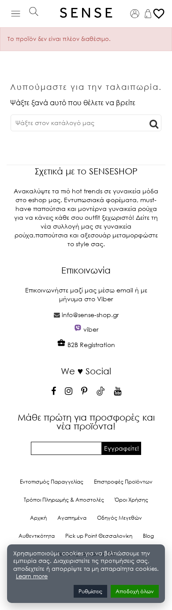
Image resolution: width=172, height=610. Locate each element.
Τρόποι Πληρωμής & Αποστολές (64, 499)
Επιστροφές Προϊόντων (123, 481)
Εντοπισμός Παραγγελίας (51, 481)
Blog (148, 536)
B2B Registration (90, 344)
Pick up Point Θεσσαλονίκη (98, 536)
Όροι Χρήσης (131, 499)
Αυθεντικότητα (37, 536)
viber (90, 329)
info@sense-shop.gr (90, 315)
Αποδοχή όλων (135, 591)
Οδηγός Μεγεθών (119, 517)
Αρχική (38, 517)
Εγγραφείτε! (121, 448)
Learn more (32, 576)
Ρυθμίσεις (90, 591)
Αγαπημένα (71, 517)
